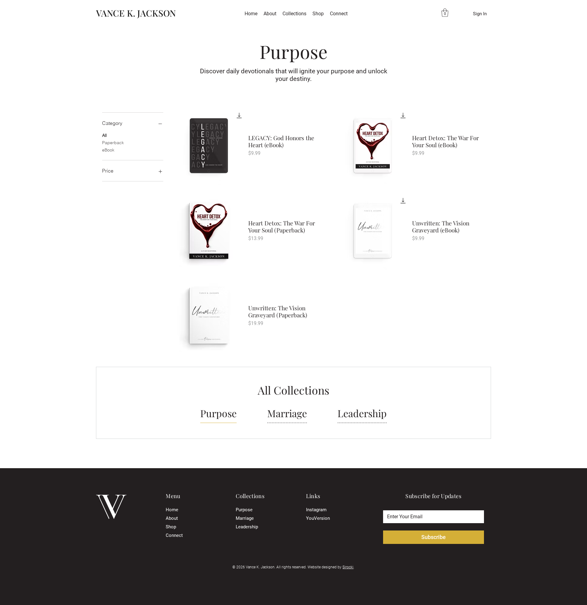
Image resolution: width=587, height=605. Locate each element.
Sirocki (347, 567)
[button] (294, 14)
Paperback (113, 142)
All (104, 135)
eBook (108, 150)
